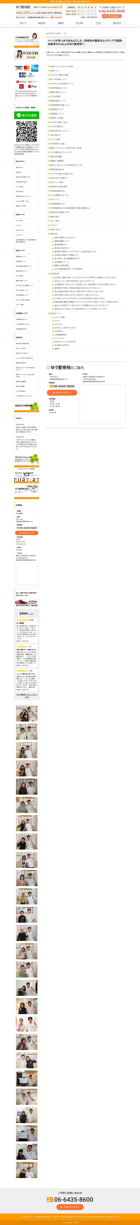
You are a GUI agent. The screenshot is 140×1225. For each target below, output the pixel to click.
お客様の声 (54, 274)
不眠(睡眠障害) (60, 335)
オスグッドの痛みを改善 (59, 75)
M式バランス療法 (56, 182)
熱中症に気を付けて (62, 248)
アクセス (98, 23)
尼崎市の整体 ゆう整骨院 (72, 1222)
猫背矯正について (57, 109)
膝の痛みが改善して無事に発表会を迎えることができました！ (78, 288)
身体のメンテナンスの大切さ (65, 342)
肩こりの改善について (58, 79)
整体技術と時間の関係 (59, 187)
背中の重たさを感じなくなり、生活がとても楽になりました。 (77, 295)
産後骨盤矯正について (58, 88)
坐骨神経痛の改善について (60, 105)
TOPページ (23, 23)
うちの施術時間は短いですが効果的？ (69, 269)
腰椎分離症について (62, 241)
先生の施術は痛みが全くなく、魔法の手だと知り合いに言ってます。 (79, 291)
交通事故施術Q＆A (57, 191)
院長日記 (53, 234)
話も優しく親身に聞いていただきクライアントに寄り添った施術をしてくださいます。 (85, 277)
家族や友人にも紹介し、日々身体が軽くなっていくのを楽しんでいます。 (81, 309)
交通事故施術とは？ (57, 204)
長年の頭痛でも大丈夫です (65, 238)
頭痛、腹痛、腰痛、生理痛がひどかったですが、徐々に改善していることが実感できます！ (87, 302)
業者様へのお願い (57, 118)
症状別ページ (55, 313)
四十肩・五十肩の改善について (62, 84)
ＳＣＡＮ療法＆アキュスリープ (61, 152)
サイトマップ (19, 235)
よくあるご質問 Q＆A (58, 122)
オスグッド (58, 324)
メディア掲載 (55, 139)
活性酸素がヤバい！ (62, 262)
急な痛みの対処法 (62, 345)
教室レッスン (55, 71)
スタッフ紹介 (79, 23)
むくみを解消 (55, 96)
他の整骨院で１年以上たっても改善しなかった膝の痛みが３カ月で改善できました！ (86, 284)
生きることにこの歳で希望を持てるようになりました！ (74, 281)
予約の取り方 (55, 135)
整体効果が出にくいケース (60, 131)
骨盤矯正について (57, 114)
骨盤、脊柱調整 (56, 157)
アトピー (58, 321)
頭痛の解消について (58, 101)
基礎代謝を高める (57, 169)
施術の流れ (41, 23)
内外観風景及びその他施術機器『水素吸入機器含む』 (70, 208)
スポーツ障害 (60, 317)
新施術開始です (61, 245)
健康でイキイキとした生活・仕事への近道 (65, 148)
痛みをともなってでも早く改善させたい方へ (66, 165)
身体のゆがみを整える (58, 178)
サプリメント (59, 338)
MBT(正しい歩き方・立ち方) (65, 328)
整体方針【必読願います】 (59, 212)
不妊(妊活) (59, 331)
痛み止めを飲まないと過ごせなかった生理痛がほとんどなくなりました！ (81, 305)
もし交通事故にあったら (59, 195)
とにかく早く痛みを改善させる (61, 174)
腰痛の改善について (58, 92)
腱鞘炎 (57, 349)
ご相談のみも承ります (62, 392)
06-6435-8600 (62, 386)
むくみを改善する (56, 127)
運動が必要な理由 (62, 266)
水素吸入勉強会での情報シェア (67, 255)
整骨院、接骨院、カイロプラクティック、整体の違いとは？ (75, 252)
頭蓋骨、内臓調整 (57, 161)
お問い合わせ (117, 23)
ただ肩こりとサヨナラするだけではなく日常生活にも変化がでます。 (80, 298)
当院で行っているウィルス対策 (61, 67)
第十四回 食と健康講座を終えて (67, 259)
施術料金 (61, 23)
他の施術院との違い (58, 144)
